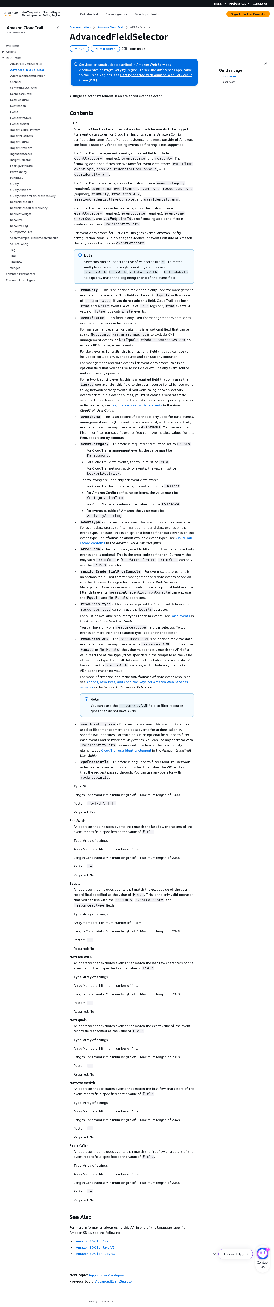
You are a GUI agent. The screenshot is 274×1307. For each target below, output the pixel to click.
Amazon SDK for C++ (92, 1241)
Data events (180, 616)
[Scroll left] (76, 14)
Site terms (107, 1301)
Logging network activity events (137, 405)
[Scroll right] (161, 14)
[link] (140, 27)
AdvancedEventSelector (114, 1281)
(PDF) (93, 80)
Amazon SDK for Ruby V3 (95, 1253)
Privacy (93, 1301)
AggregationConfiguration (109, 1275)
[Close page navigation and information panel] (266, 63)
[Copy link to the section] (66, 113)
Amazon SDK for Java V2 (95, 1247)
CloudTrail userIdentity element (126, 750)
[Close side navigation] (58, 27)
